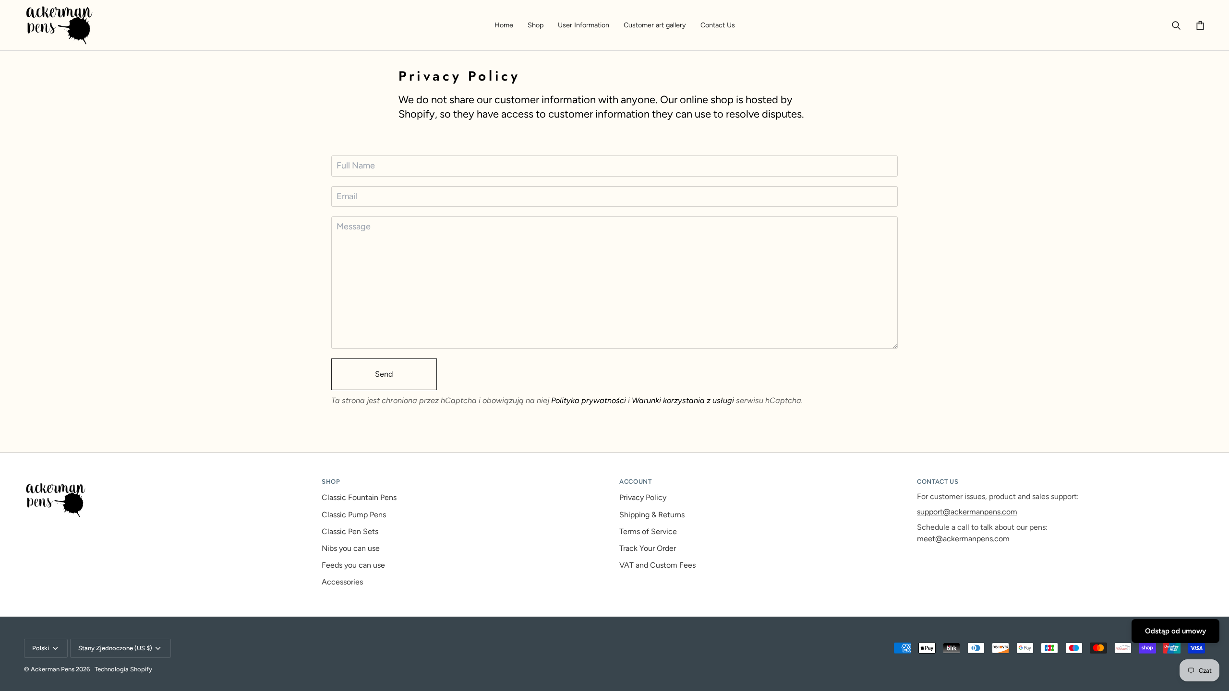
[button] (535, 25)
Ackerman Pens (52, 669)
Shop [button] (331, 481)
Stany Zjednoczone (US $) (115, 648)
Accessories (342, 581)
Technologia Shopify (123, 669)
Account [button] (635, 481)
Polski (40, 648)
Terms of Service (648, 531)
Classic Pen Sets (350, 531)
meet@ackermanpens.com (963, 538)
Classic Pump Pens (354, 514)
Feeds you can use (353, 565)
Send (384, 374)
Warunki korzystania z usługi (684, 400)
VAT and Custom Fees (657, 565)
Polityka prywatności (588, 400)
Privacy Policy (642, 497)
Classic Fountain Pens (359, 497)
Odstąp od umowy (1175, 631)
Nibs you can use (351, 548)
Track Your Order (647, 548)
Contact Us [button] (938, 481)
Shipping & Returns (652, 514)
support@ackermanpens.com (967, 511)
